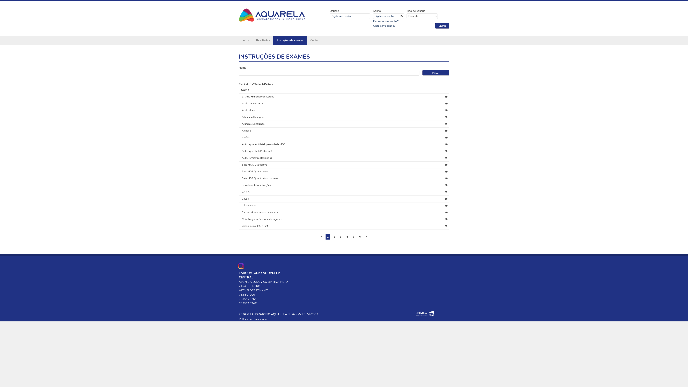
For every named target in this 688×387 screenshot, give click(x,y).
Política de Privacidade (253, 319)
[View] (446, 97)
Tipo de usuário (416, 11)
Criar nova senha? (384, 26)
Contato (315, 40)
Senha (377, 11)
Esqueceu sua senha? (386, 21)
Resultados (263, 40)
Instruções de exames (290, 40)
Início (245, 40)
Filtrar (435, 73)
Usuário (334, 11)
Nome (242, 68)
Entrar (442, 25)
